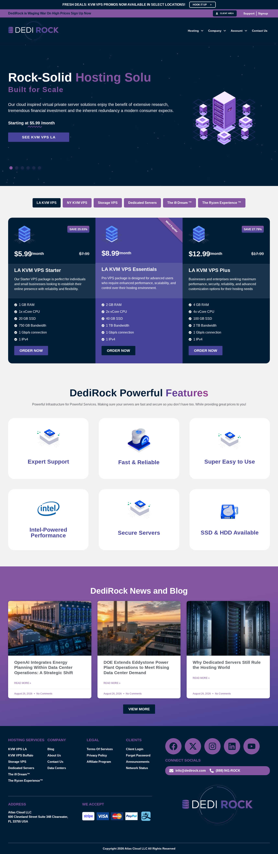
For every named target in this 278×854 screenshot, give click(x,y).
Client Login (134, 749)
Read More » (22, 683)
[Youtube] (251, 746)
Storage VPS (17, 761)
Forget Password (138, 755)
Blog (50, 749)
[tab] (47, 203)
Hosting (193, 30)
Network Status (137, 768)
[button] (195, 30)
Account (237, 30)
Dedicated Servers (21, 768)
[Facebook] (173, 746)
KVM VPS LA (17, 749)
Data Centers (56, 768)
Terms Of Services (100, 749)
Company (214, 30)
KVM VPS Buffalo (20, 755)
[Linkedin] (232, 746)
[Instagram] (212, 746)
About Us (54, 755)
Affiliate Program (99, 761)
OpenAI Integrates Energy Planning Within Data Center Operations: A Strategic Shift (43, 667)
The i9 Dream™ (19, 774)
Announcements (137, 761)
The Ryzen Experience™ (25, 780)
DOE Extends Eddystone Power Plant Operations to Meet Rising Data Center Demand (136, 667)
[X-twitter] (193, 746)
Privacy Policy (97, 755)
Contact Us (259, 30)
